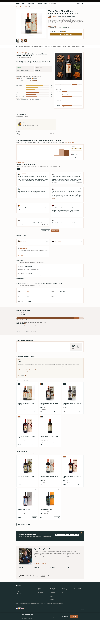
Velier (28, 291)
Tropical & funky (27, 78)
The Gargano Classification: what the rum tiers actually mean (29, 369)
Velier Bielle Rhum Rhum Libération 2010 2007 (27, 476)
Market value (53, 46)
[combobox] (60, 3)
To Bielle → (21, 347)
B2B (62, 592)
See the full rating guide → (69, 142)
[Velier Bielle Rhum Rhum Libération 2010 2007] (27, 465)
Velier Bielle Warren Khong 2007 (24, 509)
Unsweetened (33, 293)
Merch (39, 593)
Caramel (63, 92)
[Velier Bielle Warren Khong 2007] (27, 498)
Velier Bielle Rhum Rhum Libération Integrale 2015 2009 (49, 404)
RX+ (62, 595)
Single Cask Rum (23, 241)
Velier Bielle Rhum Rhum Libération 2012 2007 (49, 476)
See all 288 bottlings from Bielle (24, 524)
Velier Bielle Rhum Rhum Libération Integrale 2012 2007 (26, 404)
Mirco (21, 173)
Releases (83, 46)
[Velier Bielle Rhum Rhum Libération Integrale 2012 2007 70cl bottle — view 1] (18, 40)
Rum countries (52, 592)
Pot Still (61, 293)
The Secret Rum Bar (57, 241)
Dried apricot (20, 96)
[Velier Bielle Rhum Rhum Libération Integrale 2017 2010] (72, 393)
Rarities (37, 293)
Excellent (55, 16)
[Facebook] (17, 594)
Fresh (65, 106)
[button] (31, 23)
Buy (16, 46)
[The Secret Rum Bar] (53, 241)
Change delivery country (66, 36)
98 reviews (23, 407)
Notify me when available (67, 34)
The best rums (40, 589)
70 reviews (23, 440)
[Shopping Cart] (83, 3)
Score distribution (35, 46)
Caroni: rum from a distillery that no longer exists (27, 371)
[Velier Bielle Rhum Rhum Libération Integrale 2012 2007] (27, 393)
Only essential (64, 616)
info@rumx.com (19, 591)
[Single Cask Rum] (19, 241)
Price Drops (52, 599)
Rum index (52, 597)
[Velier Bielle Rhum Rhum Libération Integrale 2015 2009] (50, 393)
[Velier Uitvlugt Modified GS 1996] (50, 498)
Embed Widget (64, 593)
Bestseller (39, 588)
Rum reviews (41, 46)
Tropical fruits (19, 94)
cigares (55, 188)
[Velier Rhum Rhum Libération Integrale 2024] (50, 425)
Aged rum (28, 293)
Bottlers (51, 595)
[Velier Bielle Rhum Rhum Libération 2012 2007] (50, 465)
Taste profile (20, 46)
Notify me (34, 411)
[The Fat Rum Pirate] (19, 248)
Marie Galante (29, 288)
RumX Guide (78, 46)
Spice (19, 85)
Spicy (19, 92)
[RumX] (18, 3)
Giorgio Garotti (22, 188)
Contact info (76, 589)
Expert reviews (47, 46)
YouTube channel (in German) (40, 563)
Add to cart (34, 444)
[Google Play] (82, 610)
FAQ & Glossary (52, 588)
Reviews (63, 588)
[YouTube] (22, 594)
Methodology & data (65, 589)
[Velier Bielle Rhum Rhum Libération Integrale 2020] (27, 425)
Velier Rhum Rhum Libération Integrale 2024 (49, 436)
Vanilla (17, 87)
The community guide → (32, 80)
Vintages (51, 596)
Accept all (74, 616)
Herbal (63, 106)
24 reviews (46, 440)
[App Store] (80, 610)
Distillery (73, 46)
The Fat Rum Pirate (23, 248)
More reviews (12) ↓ (45, 230)
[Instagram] (20, 594)
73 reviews (46, 513)
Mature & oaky (20, 78)
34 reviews (23, 480)
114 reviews (69, 407)
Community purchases (66, 46)
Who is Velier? (21, 368)
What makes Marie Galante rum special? (35, 374)
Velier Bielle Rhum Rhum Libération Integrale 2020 (26, 437)
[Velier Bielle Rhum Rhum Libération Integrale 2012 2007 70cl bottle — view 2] (22, 40)
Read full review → (21, 243)
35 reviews (46, 480)
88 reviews (46, 407)
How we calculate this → (20, 278)
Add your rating (76, 157)
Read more (53, 198)
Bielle (61, 288)
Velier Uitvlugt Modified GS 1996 (46, 509)
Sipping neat (34, 78)
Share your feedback (77, 588)
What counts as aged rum (30, 375)
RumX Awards (40, 592)
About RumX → (38, 561)
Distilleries (51, 593)
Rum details (59, 46)
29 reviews (23, 513)
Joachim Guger (57, 173)
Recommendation (27, 46)
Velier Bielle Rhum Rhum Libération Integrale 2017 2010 (72, 404)
